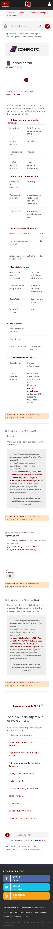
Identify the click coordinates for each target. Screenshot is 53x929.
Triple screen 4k (16, 781)
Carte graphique (42, 912)
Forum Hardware (11, 908)
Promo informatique (13, 916)
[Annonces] (40, 26)
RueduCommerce (34, 474)
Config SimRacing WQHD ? (21, 773)
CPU (29, 399)
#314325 (26, 600)
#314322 (26, 533)
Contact (28, 916)
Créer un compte (27, 414)
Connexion (10, 414)
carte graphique (32, 389)
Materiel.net (24, 472)
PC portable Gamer (23, 912)
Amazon (13, 472)
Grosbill (20, 474)
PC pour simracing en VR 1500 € (24, 788)
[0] (27, 49)
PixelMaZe (38, 840)
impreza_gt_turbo (12, 94)
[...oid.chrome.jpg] (26, 548)
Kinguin (33, 477)
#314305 (27, 431)
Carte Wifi (14, 299)
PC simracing (15, 803)
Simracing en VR (16, 795)
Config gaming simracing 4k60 (23, 818)
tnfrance (28, 840)
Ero (45, 840)
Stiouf (36, 431)
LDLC (34, 472)
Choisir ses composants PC (33, 908)
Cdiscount (16, 477)
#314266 (27, 91)
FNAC (25, 477)
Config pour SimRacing (20, 810)
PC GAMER (8, 912)
